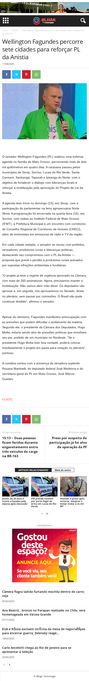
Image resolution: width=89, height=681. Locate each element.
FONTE (7, 399)
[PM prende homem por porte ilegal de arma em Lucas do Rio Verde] (44, 486)
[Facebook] (6, 74)
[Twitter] (16, 74)
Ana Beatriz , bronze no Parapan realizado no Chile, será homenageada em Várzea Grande (43, 612)
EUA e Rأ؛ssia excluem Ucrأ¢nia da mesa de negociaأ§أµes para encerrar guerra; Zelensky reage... (43, 631)
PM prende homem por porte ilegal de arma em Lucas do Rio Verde (43, 502)
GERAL (15, 30)
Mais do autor (63, 470)
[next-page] (47, 513)
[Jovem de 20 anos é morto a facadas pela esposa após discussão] (15, 486)
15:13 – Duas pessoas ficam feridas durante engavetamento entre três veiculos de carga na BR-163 (20, 447)
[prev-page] (42, 513)
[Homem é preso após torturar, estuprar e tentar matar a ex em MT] (73, 486)
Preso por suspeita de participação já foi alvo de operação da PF (68, 442)
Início (5, 30)
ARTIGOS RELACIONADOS (33, 470)
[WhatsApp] (36, 74)
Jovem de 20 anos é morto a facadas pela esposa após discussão (14, 501)
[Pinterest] (26, 74)
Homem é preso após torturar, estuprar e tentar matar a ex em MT (72, 502)
